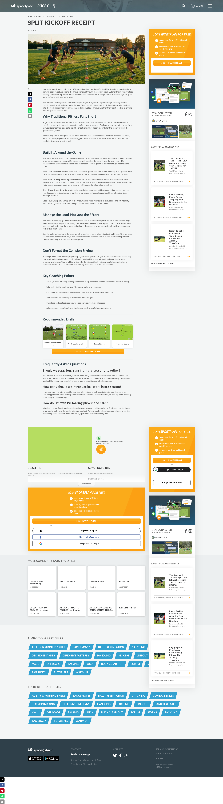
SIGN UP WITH (171, 63)
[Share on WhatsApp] (30, 110)
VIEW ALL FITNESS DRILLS (88, 351)
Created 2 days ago (102, 443)
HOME (30, 16)
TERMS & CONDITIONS (167, 749)
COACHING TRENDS (166, 263)
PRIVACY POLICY (164, 753)
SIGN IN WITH (86, 521)
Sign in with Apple (89, 530)
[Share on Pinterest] (30, 105)
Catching (61, 16)
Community (49, 16)
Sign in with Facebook (89, 537)
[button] (172, 482)
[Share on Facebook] (30, 99)
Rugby (38, 16)
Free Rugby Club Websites (83, 764)
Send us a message (80, 754)
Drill (71, 16)
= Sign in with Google (89, 543)
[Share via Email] (30, 116)
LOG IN (199, 6)
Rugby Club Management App (85, 760)
